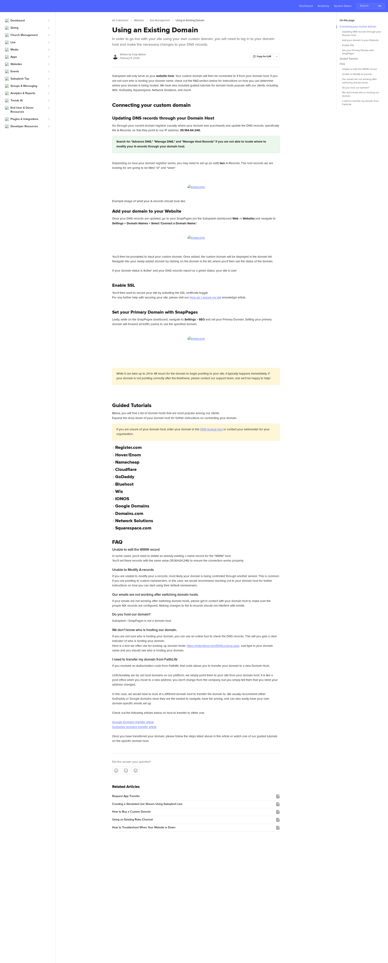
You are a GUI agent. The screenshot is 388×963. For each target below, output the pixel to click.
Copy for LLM (264, 56)
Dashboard (306, 6)
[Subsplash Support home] (4, 6)
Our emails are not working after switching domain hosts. (359, 81)
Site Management (160, 20)
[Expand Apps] (49, 57)
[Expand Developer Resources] (49, 126)
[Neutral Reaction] (126, 771)
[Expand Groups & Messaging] (49, 86)
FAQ (342, 64)
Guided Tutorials (349, 59)
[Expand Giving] (49, 28)
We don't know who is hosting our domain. (360, 94)
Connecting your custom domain (358, 26)
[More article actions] (276, 56)
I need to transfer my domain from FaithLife (360, 103)
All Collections (120, 20)
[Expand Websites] (49, 64)
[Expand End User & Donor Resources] (49, 108)
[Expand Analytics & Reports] (49, 93)
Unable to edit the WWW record (359, 69)
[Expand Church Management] (49, 35)
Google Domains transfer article (133, 722)
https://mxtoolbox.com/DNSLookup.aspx (213, 645)
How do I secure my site (205, 297)
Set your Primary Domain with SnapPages (358, 52)
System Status (343, 6)
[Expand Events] (49, 71)
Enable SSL (348, 45)
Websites (139, 20)
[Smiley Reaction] (136, 771)
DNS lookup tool (211, 429)
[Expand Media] (49, 50)
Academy (323, 6)
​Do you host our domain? (355, 88)
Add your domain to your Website (360, 40)
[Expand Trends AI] (49, 100)
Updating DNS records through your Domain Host (361, 34)
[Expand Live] (49, 42)
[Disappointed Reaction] (116, 771)
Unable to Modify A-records (357, 74)
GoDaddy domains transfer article (134, 727)
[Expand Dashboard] (49, 20)
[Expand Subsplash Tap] (49, 79)
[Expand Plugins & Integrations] (49, 119)
